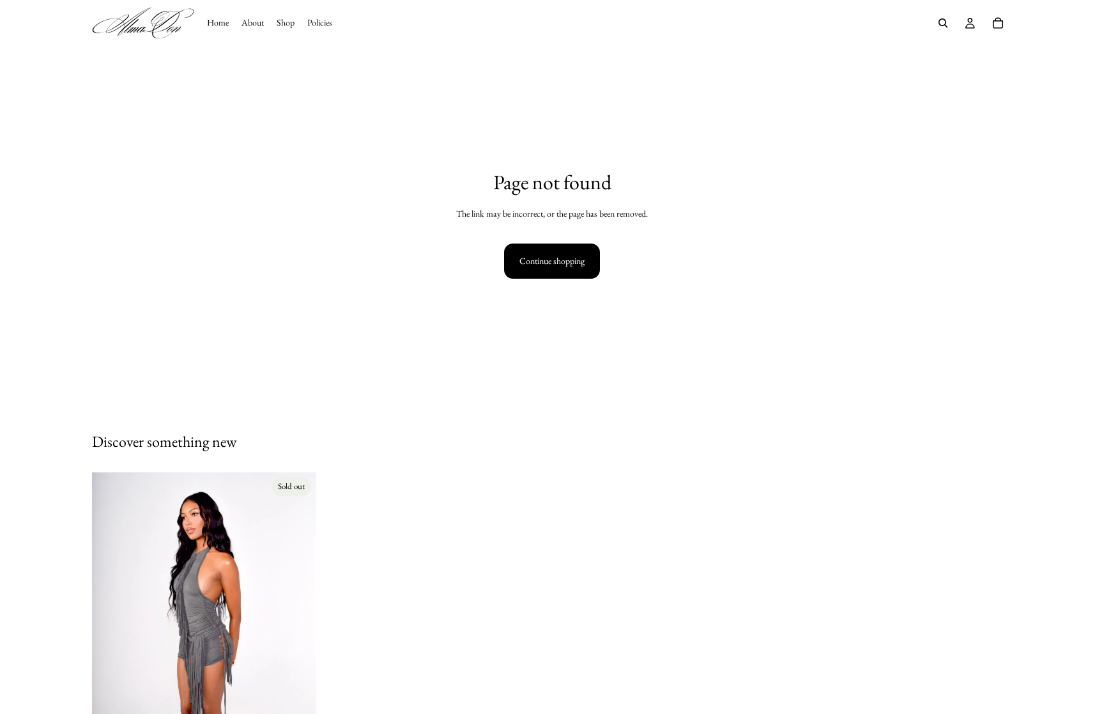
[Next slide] (297, 640)
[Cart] (998, 23)
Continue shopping (552, 261)
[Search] (943, 23)
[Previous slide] (111, 640)
